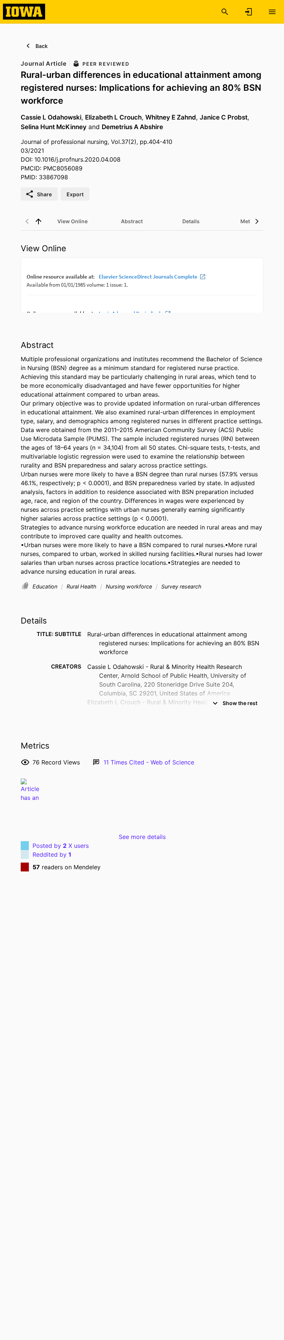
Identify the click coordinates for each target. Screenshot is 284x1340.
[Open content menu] (272, 12)
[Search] (225, 12)
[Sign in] (248, 12)
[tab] (72, 221)
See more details (142, 836)
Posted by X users (61, 845)
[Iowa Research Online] (24, 11)
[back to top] (38, 221)
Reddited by (52, 854)
